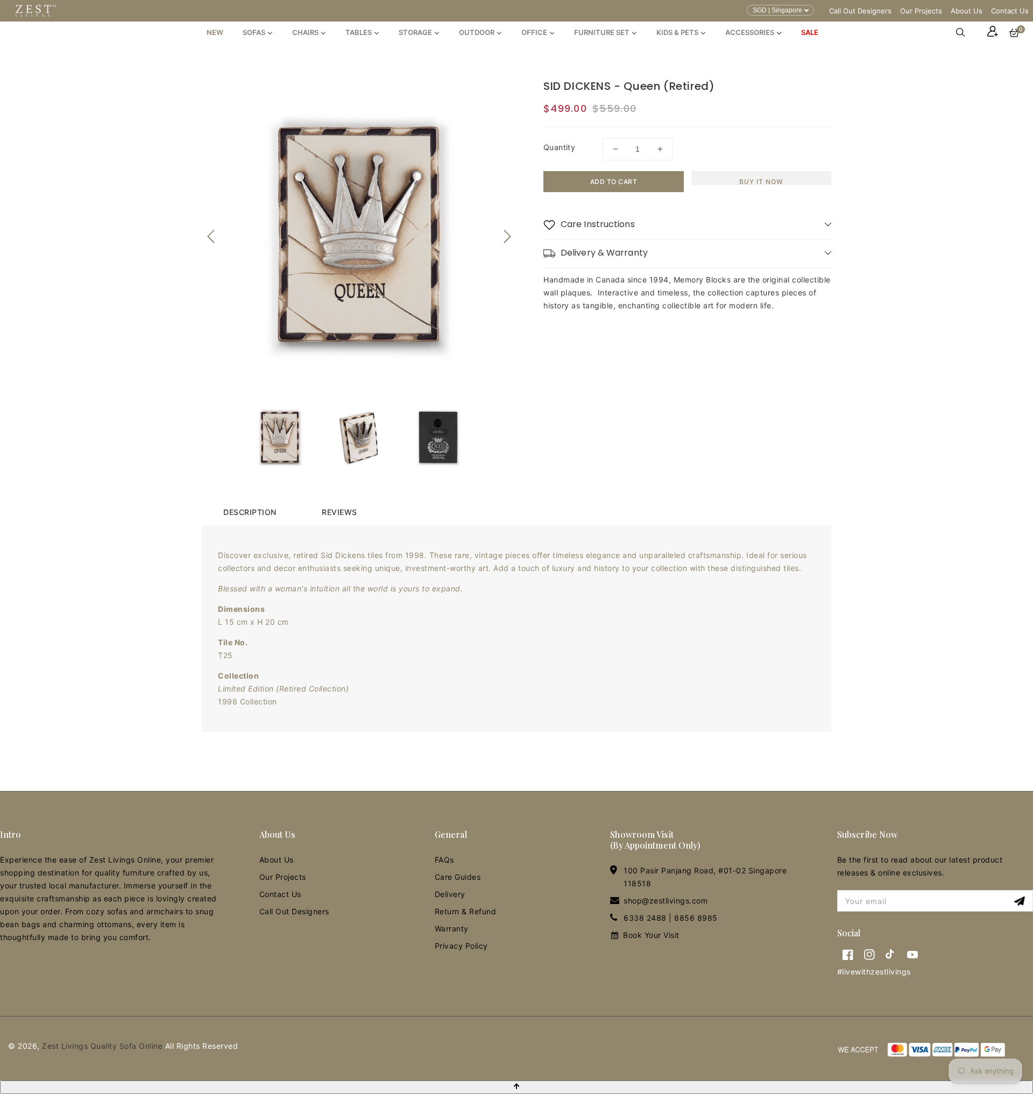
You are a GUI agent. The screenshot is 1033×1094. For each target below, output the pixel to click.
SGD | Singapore (777, 10)
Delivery (450, 894)
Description (250, 512)
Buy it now (761, 181)
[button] (966, 32)
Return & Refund (466, 911)
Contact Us (1010, 10)
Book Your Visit (651, 935)
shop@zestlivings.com (665, 900)
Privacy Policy (461, 945)
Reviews (339, 512)
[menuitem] (215, 32)
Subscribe (1021, 901)
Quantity (559, 147)
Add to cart (614, 182)
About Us (966, 10)
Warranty (452, 928)
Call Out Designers (860, 10)
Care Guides (458, 876)
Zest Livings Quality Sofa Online (102, 1045)
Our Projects (921, 10)
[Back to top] (516, 1087)
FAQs (444, 859)
